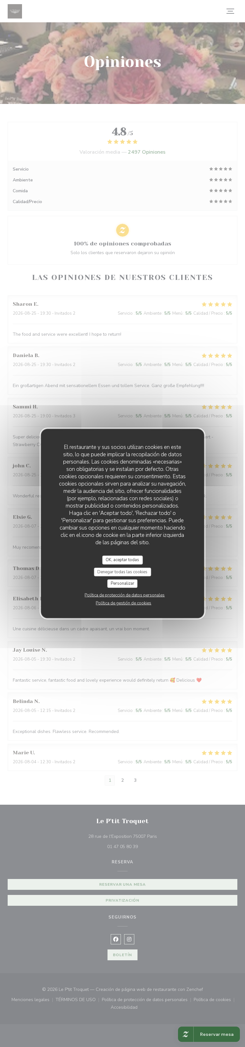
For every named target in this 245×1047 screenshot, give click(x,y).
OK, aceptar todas (122, 560)
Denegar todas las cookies (122, 572)
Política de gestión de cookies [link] (123, 603)
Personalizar (122, 583)
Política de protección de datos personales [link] (125, 595)
